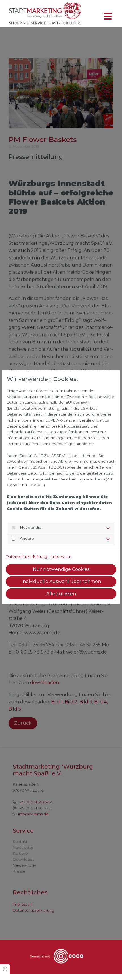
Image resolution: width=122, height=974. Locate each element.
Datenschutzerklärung (26, 556)
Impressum (61, 556)
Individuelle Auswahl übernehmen (61, 581)
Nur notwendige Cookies (61, 569)
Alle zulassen (61, 593)
